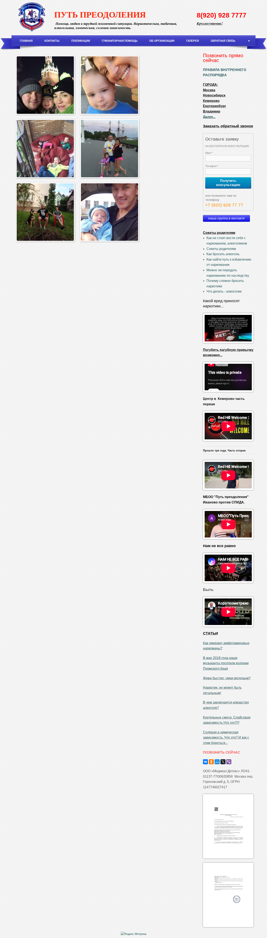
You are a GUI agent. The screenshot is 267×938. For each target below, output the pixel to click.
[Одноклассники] (211, 761)
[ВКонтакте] (205, 761)
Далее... (209, 117)
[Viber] (228, 761)
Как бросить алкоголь (223, 254)
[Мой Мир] (217, 761)
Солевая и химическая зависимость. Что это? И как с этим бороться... (226, 737)
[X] (222, 761)
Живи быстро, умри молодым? (227, 678)
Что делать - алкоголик (224, 291)
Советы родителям (221, 249)
